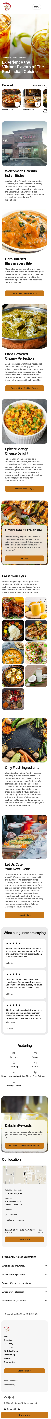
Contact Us (9, 1362)
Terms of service (11, 1381)
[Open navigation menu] (44, 6)
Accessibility (9, 1385)
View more (10, 1022)
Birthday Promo (11, 1351)
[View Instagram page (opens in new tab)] (9, 1397)
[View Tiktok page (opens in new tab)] (13, 1397)
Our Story (8, 1343)
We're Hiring (9, 1354)
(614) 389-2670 (11, 1215)
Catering (8, 1340)
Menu (36, 7)
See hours (40, 1231)
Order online (24, 1239)
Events (7, 1358)
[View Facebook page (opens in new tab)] (5, 1397)
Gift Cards (8, 1347)
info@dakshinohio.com (14, 1220)
